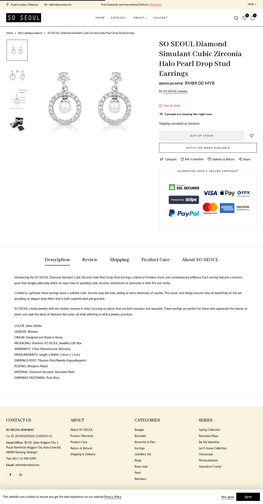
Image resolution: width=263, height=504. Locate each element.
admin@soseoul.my (60, 4)
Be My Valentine (209, 442)
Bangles (139, 429)
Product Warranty (81, 436)
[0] (244, 18)
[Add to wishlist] (252, 136)
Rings (138, 460)
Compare (170, 159)
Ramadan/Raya (208, 436)
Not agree (227, 497)
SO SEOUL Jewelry (175, 91)
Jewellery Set (143, 454)
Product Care (78, 442)
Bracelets (140, 436)
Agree (248, 496)
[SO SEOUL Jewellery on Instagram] (20, 474)
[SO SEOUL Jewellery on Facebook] (10, 474)
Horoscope (206, 454)
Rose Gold (141, 466)
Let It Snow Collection (213, 448)
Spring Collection (209, 429)
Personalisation (208, 460)
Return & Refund (81, 448)
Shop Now (156, 4)
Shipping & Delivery (82, 454)
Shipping (164, 123)
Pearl (138, 472)
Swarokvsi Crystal (210, 466)
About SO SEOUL (81, 429)
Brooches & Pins (145, 442)
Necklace (140, 479)
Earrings (140, 448)
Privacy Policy (112, 496)
